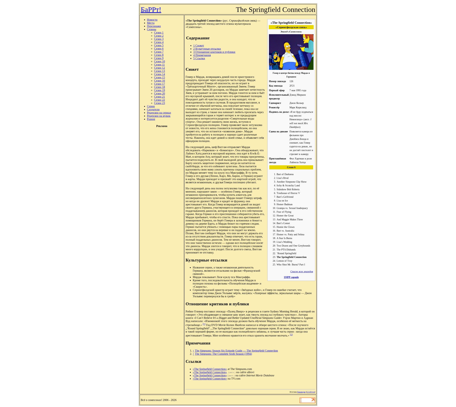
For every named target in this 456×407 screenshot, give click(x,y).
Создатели (153, 109)
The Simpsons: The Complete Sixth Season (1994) (223, 353)
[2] (291, 334)
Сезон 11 (159, 64)
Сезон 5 (159, 45)
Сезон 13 (159, 70)
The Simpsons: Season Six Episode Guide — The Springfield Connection (236, 350)
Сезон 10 (159, 61)
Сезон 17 (159, 83)
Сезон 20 (159, 93)
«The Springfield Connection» (210, 368)
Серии (151, 106)
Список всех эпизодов (301, 271)
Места (150, 22)
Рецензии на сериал (159, 112)
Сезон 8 (159, 54)
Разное (151, 119)
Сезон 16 (159, 80)
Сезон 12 (159, 67)
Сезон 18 (159, 87)
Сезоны (151, 29)
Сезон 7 (159, 51)
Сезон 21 (159, 96)
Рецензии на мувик (158, 115)
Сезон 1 (159, 32)
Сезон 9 (159, 58)
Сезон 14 (159, 74)
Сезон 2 (159, 35)
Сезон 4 (159, 42)
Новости (152, 19)
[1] (204, 324)
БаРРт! (151, 10)
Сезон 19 (159, 90)
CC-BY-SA (311, 392)
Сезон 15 (159, 77)
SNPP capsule (291, 277)
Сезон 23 (159, 103)
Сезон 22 (159, 99)
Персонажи (154, 26)
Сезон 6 (159, 48)
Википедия (301, 392)
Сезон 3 (159, 38)
